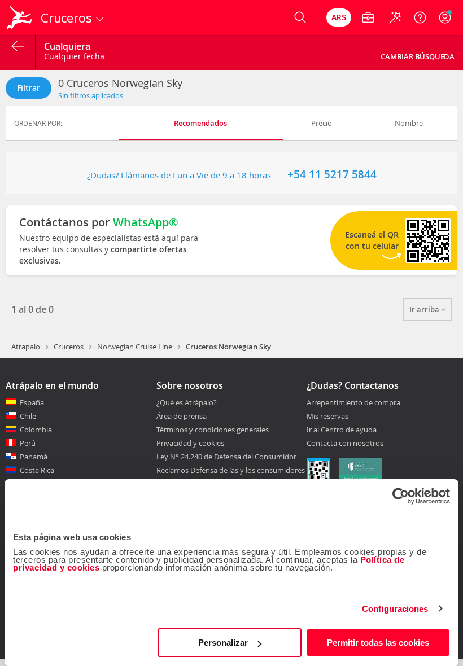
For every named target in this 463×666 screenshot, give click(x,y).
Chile (28, 416)
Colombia (36, 429)
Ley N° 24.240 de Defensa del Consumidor (226, 457)
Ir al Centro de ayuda (342, 430)
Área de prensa (181, 416)
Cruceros (69, 346)
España (32, 402)
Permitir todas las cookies (378, 642)
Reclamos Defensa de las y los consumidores (230, 470)
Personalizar (223, 642)
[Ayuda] (420, 17)
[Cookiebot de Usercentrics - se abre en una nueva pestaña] (400, 496)
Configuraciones (395, 609)
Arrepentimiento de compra (353, 403)
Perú (28, 443)
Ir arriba (425, 309)
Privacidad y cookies (190, 443)
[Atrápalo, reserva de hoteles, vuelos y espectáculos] (20, 17)
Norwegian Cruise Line (134, 346)
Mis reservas (327, 416)
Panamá (33, 457)
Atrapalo (25, 346)
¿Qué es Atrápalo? (186, 402)
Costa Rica (37, 470)
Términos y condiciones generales (212, 429)
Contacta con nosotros (345, 443)
